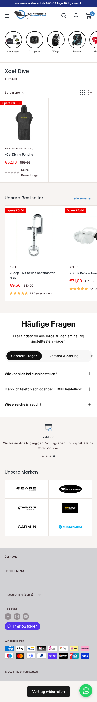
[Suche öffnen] (64, 15)
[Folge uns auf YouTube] (26, 616)
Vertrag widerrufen (48, 691)
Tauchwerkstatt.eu (19, 148)
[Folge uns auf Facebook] (8, 616)
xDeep (14, 267)
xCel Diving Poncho (19, 154)
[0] (88, 16)
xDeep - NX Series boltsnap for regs (32, 275)
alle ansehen (83, 198)
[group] (13, 42)
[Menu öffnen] (7, 16)
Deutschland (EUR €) (20, 594)
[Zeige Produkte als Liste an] (90, 92)
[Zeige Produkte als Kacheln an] (82, 92)
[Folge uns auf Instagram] (17, 616)
